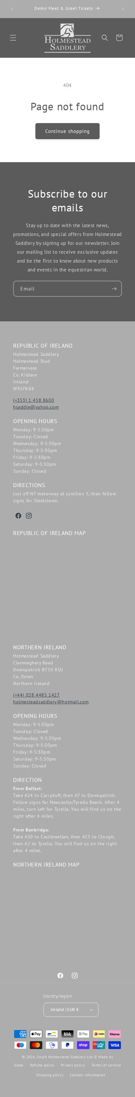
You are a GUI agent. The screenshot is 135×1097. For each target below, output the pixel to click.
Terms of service (106, 1065)
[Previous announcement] (12, 9)
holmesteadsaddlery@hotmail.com (51, 702)
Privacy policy (73, 1065)
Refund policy (42, 1065)
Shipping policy (50, 1075)
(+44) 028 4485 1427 (36, 695)
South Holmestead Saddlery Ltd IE (67, 1057)
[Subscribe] (114, 289)
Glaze (19, 1065)
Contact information (87, 1075)
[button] (13, 38)
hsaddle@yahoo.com (36, 407)
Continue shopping (67, 131)
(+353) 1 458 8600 (33, 400)
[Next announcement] (123, 9)
